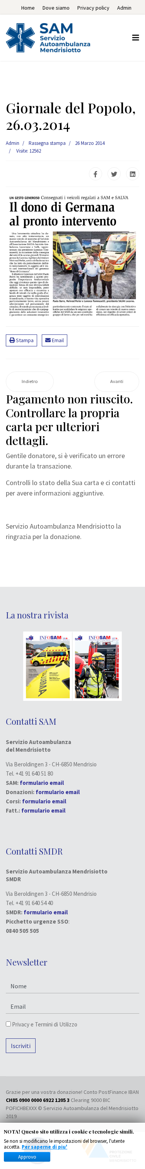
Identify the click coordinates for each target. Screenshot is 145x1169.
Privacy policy (93, 7)
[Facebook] (95, 173)
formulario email (58, 792)
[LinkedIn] (132, 173)
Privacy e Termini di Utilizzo (44, 1024)
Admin (124, 7)
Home (28, 7)
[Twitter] (114, 173)
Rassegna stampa (47, 143)
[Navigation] (135, 38)
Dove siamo (56, 7)
